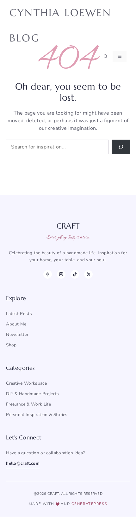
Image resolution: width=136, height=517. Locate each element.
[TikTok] (75, 274)
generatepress (89, 503)
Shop (11, 345)
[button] (106, 56)
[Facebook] (47, 274)
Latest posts (19, 314)
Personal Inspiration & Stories (37, 415)
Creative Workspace (26, 383)
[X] (88, 274)
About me (16, 324)
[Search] (121, 147)
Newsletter (17, 334)
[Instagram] (61, 274)
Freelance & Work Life (28, 404)
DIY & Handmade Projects (32, 394)
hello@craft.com (23, 463)
